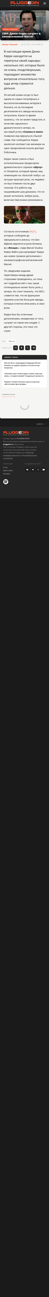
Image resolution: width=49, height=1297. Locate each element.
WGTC (32, 231)
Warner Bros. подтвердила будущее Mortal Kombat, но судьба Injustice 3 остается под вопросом (22, 365)
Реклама (6, 474)
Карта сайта (8, 470)
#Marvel (12, 341)
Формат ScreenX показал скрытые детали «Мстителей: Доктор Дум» (22, 383)
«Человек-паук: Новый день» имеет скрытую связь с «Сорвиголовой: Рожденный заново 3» (24, 374)
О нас (5, 467)
